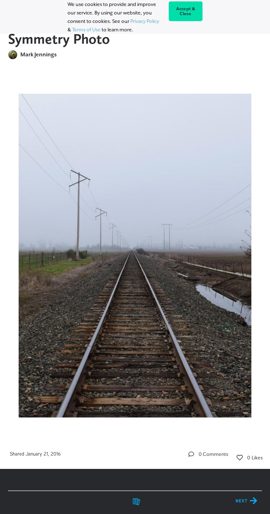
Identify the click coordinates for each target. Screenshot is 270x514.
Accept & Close (185, 11)
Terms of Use (86, 29)
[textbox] (135, 252)
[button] (191, 454)
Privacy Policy (144, 21)
